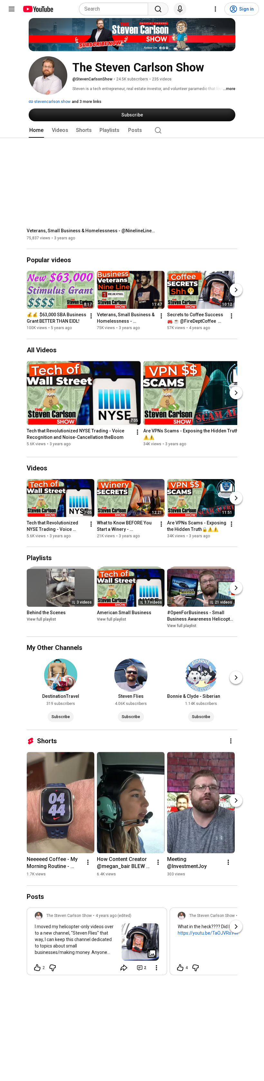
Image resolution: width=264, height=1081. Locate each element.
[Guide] (11, 9)
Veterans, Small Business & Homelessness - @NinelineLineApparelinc (91, 230)
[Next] (236, 290)
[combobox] (115, 9)
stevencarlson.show (52, 101)
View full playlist (41, 619)
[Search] (158, 9)
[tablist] (132, 130)
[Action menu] (156, 967)
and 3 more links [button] (86, 101)
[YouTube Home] (38, 9)
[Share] (124, 967)
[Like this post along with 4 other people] (180, 968)
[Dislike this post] (52, 968)
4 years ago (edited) (113, 915)
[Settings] (215, 9)
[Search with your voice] (180, 9)
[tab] (36, 130)
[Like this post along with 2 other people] (37, 968)
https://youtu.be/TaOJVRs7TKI (209, 933)
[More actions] (91, 316)
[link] (97, 943)
